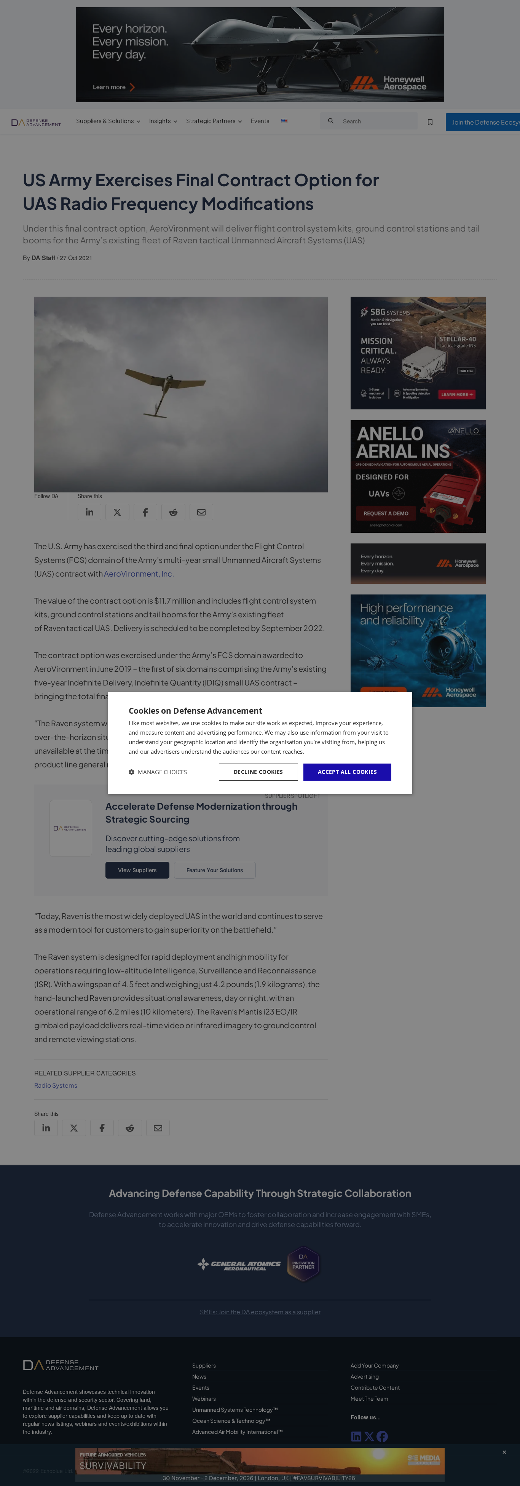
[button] (158, 772)
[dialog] (260, 743)
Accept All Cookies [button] (347, 771)
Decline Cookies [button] (258, 771)
